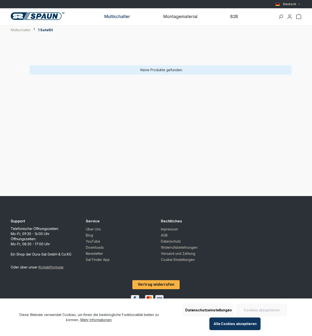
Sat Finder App (98, 259)
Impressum (169, 229)
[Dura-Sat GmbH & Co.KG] (37, 16)
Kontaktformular (51, 267)
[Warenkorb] (298, 17)
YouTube (93, 241)
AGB (164, 235)
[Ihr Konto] (289, 17)
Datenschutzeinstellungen (208, 310)
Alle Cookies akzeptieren (235, 324)
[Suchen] (280, 17)
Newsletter (94, 253)
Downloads (95, 247)
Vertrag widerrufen (156, 284)
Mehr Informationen (96, 320)
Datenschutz (171, 241)
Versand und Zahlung (178, 253)
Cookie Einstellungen (178, 259)
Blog (89, 235)
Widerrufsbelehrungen (179, 247)
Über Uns (93, 229)
